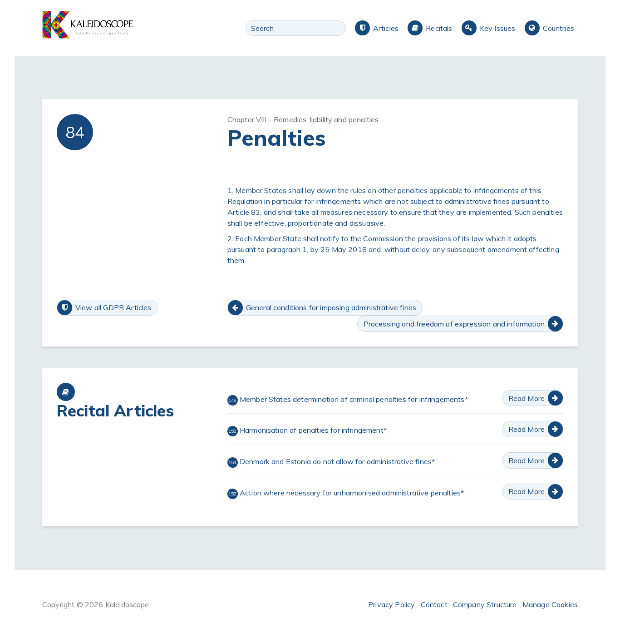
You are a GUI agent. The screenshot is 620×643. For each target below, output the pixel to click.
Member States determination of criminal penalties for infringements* (348, 399)
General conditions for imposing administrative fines (331, 307)
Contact (434, 604)
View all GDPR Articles (113, 307)
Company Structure (485, 604)
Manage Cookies (550, 604)
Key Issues (498, 28)
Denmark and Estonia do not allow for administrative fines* (331, 461)
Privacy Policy (391, 604)
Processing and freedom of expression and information (454, 323)
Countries (558, 28)
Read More (526, 398)
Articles (386, 28)
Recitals (439, 28)
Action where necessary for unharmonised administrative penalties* (346, 492)
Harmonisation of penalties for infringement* (307, 430)
